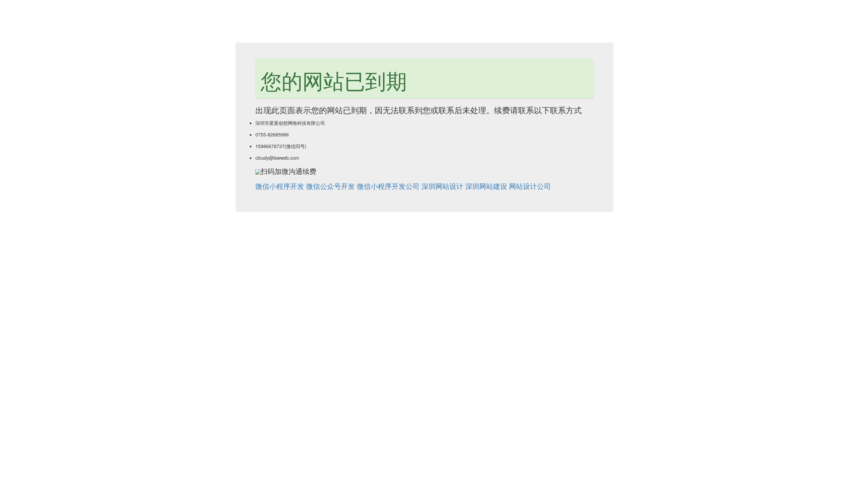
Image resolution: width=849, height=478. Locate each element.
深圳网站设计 (442, 186)
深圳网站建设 (486, 186)
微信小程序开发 (279, 186)
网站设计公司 (530, 186)
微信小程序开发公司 (388, 186)
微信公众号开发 (330, 186)
